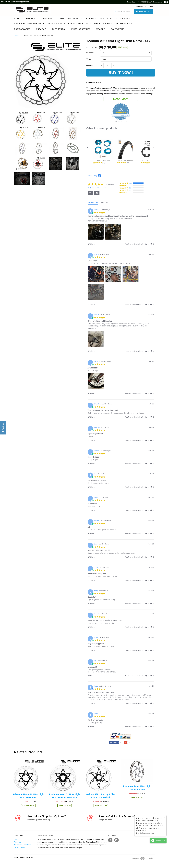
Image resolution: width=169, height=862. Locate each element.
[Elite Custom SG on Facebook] (110, 840)
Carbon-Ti (127, 18)
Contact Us (118, 29)
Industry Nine (102, 24)
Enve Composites (78, 24)
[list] (121, 232)
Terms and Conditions (22, 845)
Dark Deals (48, 18)
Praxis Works (22, 29)
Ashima (90, 18)
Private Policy (19, 848)
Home (17, 18)
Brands (31, 18)
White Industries (81, 29)
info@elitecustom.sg (155, 2)
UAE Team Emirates (71, 18)
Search (17, 839)
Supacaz (41, 29)
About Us (17, 842)
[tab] (93, 203)
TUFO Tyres (58, 29)
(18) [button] (130, 183)
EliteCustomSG (20, 858)
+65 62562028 (142, 2)
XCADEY (101, 29)
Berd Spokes (107, 18)
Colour (89, 59)
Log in (137, 6)
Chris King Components (28, 24)
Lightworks (123, 24)
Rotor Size (90, 53)
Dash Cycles (55, 24)
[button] (87, 147)
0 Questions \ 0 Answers (97, 188)
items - (144, 12)
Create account (147, 6)
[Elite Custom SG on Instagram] (116, 840)
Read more (120, 99)
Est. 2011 (31, 858)
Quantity (89, 65)
